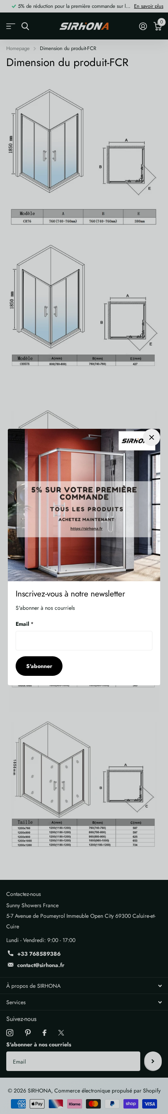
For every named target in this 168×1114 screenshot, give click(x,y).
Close (151, 437)
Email (25, 624)
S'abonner (39, 666)
